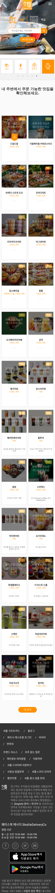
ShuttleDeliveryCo (34, 824)
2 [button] (22, 75)
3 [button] (27, 75)
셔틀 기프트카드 (11, 730)
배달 (21, 19)
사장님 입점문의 (15, 771)
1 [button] (18, 75)
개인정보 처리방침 (16, 758)
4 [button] (32, 75)
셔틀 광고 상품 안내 (34, 778)
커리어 (42, 737)
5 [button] (36, 75)
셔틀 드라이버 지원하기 (19, 765)
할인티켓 (11, 778)
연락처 (10, 744)
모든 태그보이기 (29, 45)
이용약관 (37, 758)
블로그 (31, 730)
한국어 (34, 803)
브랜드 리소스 (10, 752)
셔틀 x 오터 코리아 (41, 771)
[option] (7, 67)
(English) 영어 (21, 803)
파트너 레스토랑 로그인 (19, 737)
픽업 (43, 19)
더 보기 (27, 709)
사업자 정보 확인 (32, 891)
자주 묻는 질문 (32, 752)
